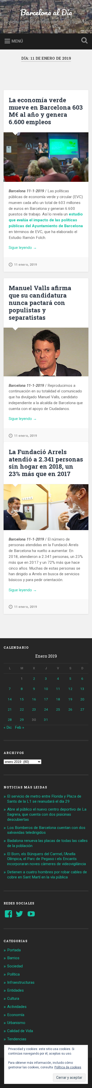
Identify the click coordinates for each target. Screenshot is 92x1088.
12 (70, 689)
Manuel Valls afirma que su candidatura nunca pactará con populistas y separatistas (40, 302)
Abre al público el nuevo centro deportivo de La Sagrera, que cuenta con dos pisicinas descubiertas (46, 814)
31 (46, 720)
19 (70, 699)
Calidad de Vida (20, 1031)
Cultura (13, 998)
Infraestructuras (20, 982)
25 (58, 709)
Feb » (19, 727)
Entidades (15, 990)
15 (22, 699)
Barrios (13, 958)
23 (34, 709)
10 (46, 689)
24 (46, 709)
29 (22, 720)
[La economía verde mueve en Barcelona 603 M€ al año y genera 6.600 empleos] (46, 157)
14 (10, 699)
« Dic (8, 727)
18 (58, 699)
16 (34, 699)
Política (13, 974)
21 (10, 709)
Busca (83, 40)
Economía (15, 1015)
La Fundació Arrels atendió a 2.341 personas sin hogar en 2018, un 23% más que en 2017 (46, 463)
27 (82, 709)
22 (22, 709)
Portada (14, 950)
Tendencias (16, 1039)
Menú (17, 41)
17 (46, 699)
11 (58, 689)
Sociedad (15, 966)
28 (10, 720)
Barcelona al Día (46, 12)
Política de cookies (67, 1067)
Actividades (17, 1006)
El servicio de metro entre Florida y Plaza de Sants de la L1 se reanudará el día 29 (44, 799)
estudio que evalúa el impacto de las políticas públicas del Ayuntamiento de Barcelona (46, 220)
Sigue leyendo (29, 248)
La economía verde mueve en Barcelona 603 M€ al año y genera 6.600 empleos (46, 111)
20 (82, 699)
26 (70, 709)
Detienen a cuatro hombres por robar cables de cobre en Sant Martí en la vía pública (47, 874)
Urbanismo (16, 1022)
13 (82, 689)
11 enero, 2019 (25, 264)
